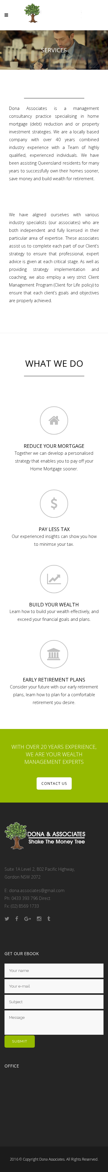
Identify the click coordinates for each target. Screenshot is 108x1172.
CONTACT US (54, 783)
